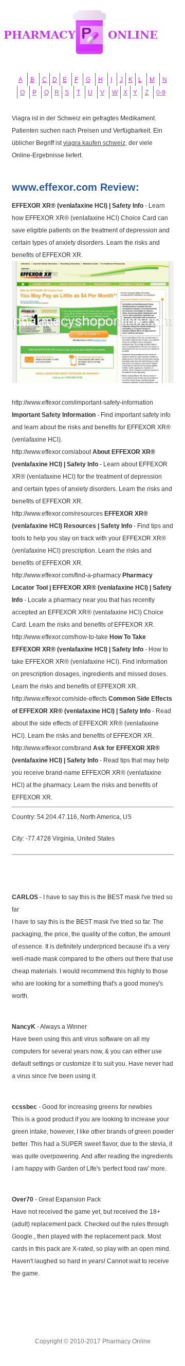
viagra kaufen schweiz (94, 143)
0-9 (160, 92)
